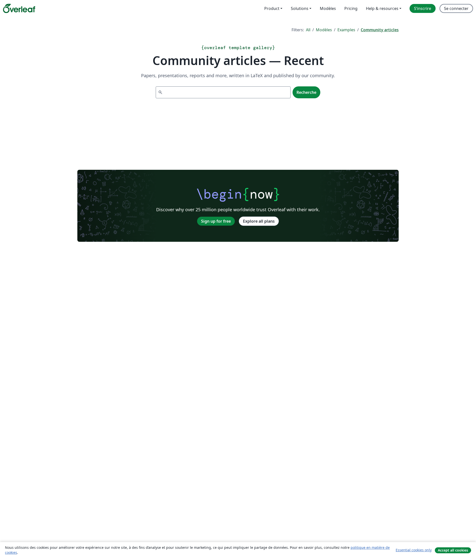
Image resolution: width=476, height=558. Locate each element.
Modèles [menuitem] (328, 8)
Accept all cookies (453, 550)
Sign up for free (216, 221)
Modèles (324, 30)
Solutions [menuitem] (299, 8)
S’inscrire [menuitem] (422, 8)
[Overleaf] (19, 8)
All (308, 30)
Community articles (380, 30)
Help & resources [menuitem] (382, 8)
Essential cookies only (414, 550)
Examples (346, 30)
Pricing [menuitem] (350, 8)
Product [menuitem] (271, 8)
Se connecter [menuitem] (456, 8)
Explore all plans (259, 221)
